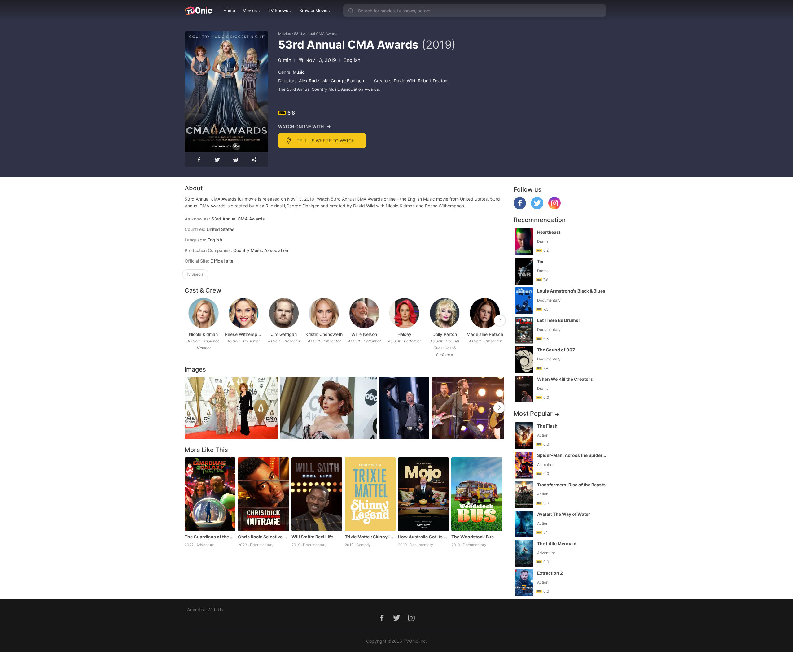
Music (298, 72)
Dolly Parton (444, 334)
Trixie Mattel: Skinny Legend (370, 536)
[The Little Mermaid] (524, 553)
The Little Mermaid (556, 543)
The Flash (547, 425)
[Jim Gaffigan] (284, 313)
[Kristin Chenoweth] (324, 313)
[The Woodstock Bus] (476, 494)
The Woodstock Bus (472, 536)
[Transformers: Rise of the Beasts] (524, 494)
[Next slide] (499, 320)
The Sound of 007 (556, 349)
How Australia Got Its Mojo (423, 536)
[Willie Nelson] (364, 313)
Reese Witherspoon (244, 334)
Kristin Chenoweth (324, 334)
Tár (540, 261)
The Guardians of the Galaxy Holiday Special (210, 536)
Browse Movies (314, 10)
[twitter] (537, 207)
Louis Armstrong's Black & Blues (571, 290)
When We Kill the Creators (565, 379)
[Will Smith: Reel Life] (316, 494)
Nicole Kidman (203, 334)
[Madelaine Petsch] (485, 313)
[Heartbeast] (524, 241)
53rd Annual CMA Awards (316, 33)
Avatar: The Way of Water (563, 514)
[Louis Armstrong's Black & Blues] (524, 300)
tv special (195, 274)
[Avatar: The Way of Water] (524, 524)
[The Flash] (524, 435)
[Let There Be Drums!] (524, 330)
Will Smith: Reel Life (312, 536)
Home (229, 10)
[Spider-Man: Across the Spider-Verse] (524, 465)
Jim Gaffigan (284, 334)
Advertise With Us (205, 609)
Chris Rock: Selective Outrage (263, 536)
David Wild (404, 80)
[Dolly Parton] (445, 313)
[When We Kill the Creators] (524, 389)
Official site (221, 260)
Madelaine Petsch (485, 334)
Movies (250, 10)
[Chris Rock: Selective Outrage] (263, 494)
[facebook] (520, 207)
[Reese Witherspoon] (244, 313)
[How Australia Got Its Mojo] (423, 494)
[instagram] (554, 207)
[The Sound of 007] (524, 359)
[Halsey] (404, 313)
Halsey (404, 334)
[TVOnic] (198, 10)
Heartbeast (548, 232)
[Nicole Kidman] (203, 313)
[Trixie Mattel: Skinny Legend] (370, 494)
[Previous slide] (188, 320)
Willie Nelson (364, 334)
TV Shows (278, 10)
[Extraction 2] (524, 582)
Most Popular (533, 413)
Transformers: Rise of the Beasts (571, 484)
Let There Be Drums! (558, 320)
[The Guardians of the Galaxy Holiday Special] (210, 494)
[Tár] (524, 271)
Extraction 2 (550, 573)
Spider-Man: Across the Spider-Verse (572, 455)
